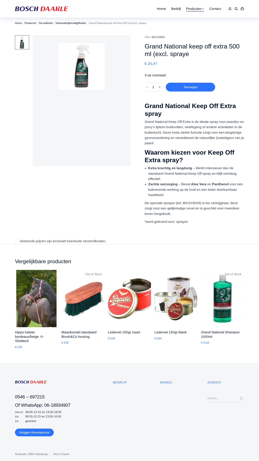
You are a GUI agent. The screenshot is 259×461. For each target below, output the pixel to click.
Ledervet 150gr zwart (124, 332)
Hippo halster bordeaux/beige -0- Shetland (29, 336)
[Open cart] (242, 9)
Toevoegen (190, 87)
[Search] (241, 398)
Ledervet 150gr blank (171, 332)
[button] (9, 309)
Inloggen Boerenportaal (34, 432)
